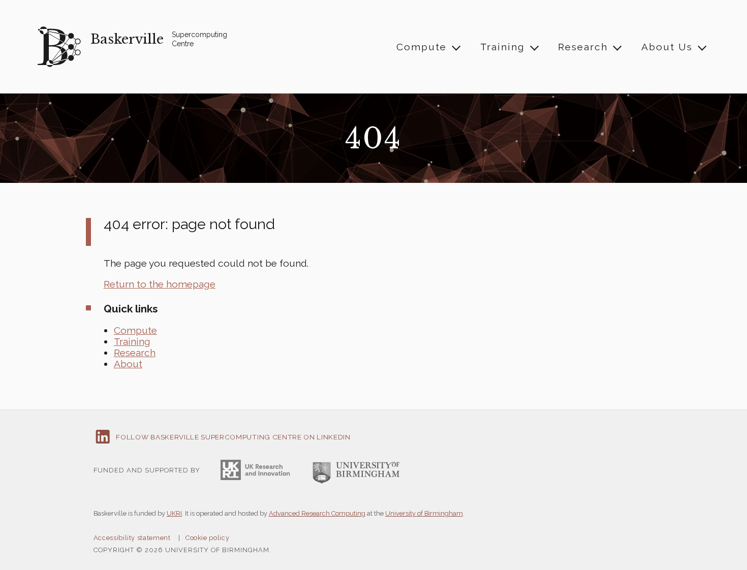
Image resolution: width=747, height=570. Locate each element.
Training (502, 46)
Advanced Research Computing (317, 513)
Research (583, 46)
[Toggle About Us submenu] (702, 46)
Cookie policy (207, 538)
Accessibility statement (132, 538)
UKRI (174, 513)
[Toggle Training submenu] (533, 46)
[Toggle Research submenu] (617, 46)
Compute (421, 46)
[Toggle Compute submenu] (456, 46)
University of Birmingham (424, 513)
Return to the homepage (159, 284)
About (128, 363)
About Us (667, 46)
